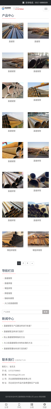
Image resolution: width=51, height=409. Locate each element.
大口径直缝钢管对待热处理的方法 (18, 343)
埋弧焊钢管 (11, 250)
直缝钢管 (12, 71)
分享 (6, 407)
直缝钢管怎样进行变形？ (14, 331)
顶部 (45, 407)
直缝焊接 (8, 283)
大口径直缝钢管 (11, 303)
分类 (32, 407)
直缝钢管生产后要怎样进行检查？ (18, 326)
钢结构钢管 (9, 298)
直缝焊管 (37, 161)
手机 (19, 407)
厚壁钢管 (8, 293)
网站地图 (42, 397)
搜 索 (45, 312)
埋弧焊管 (8, 288)
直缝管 (12, 41)
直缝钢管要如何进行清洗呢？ (16, 348)
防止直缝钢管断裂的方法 (14, 337)
